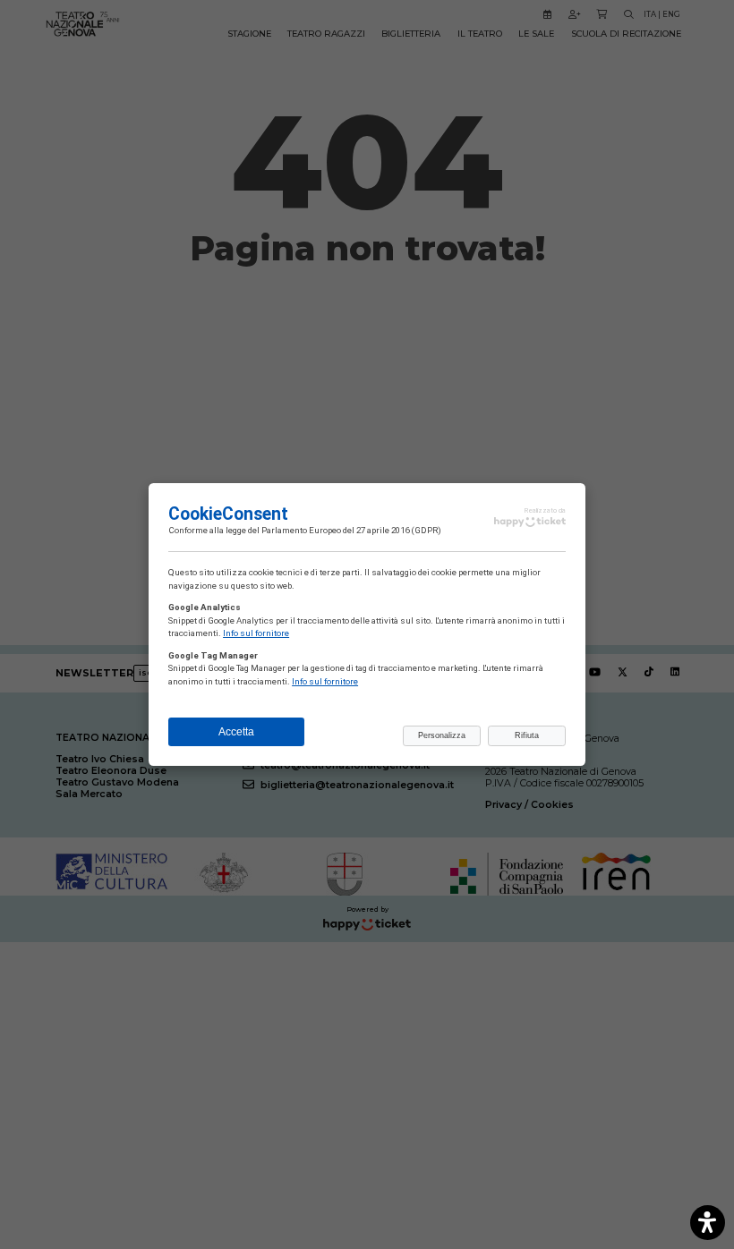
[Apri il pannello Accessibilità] (707, 1222)
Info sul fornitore (256, 633)
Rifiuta (527, 735)
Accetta (236, 732)
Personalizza (441, 735)
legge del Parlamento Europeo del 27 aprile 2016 (317, 530)
